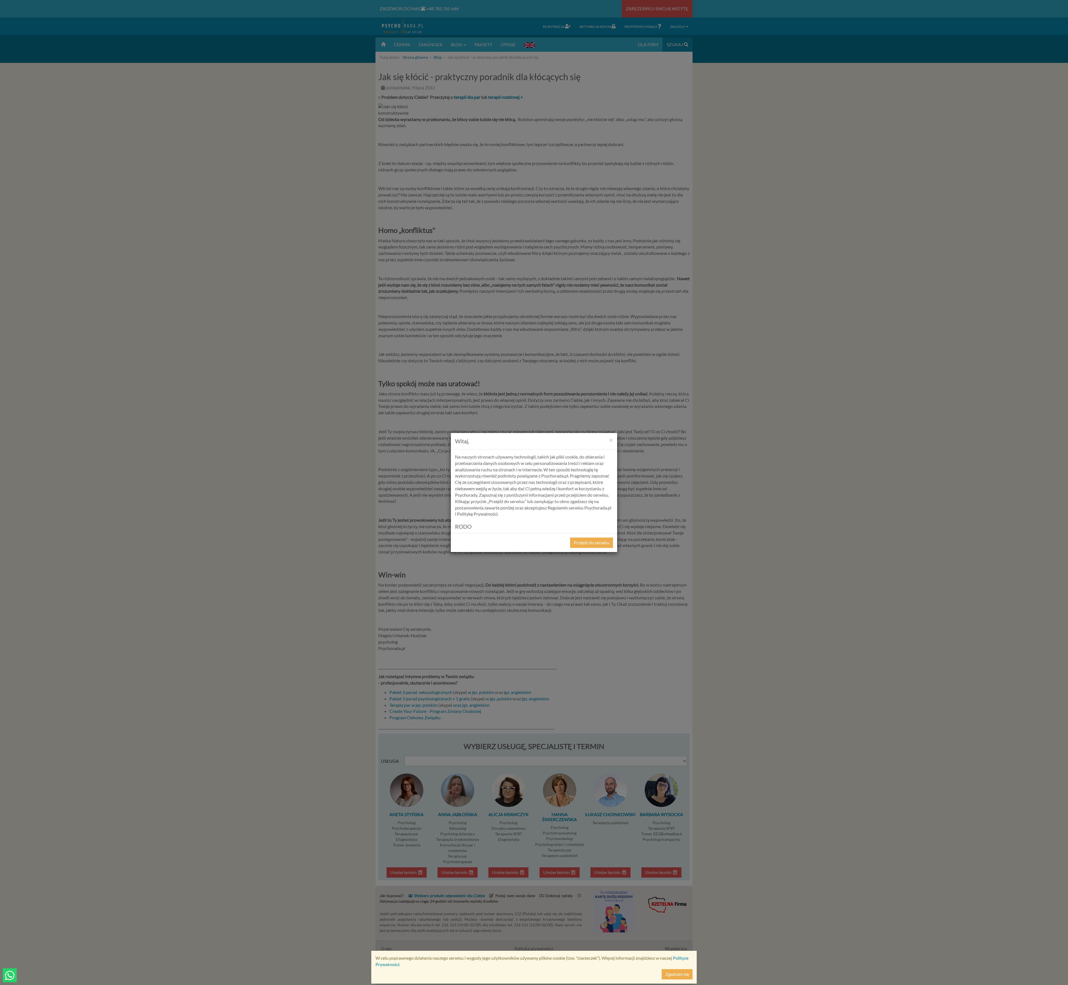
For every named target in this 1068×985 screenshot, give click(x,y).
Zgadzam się (677, 974)
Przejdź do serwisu (591, 542)
